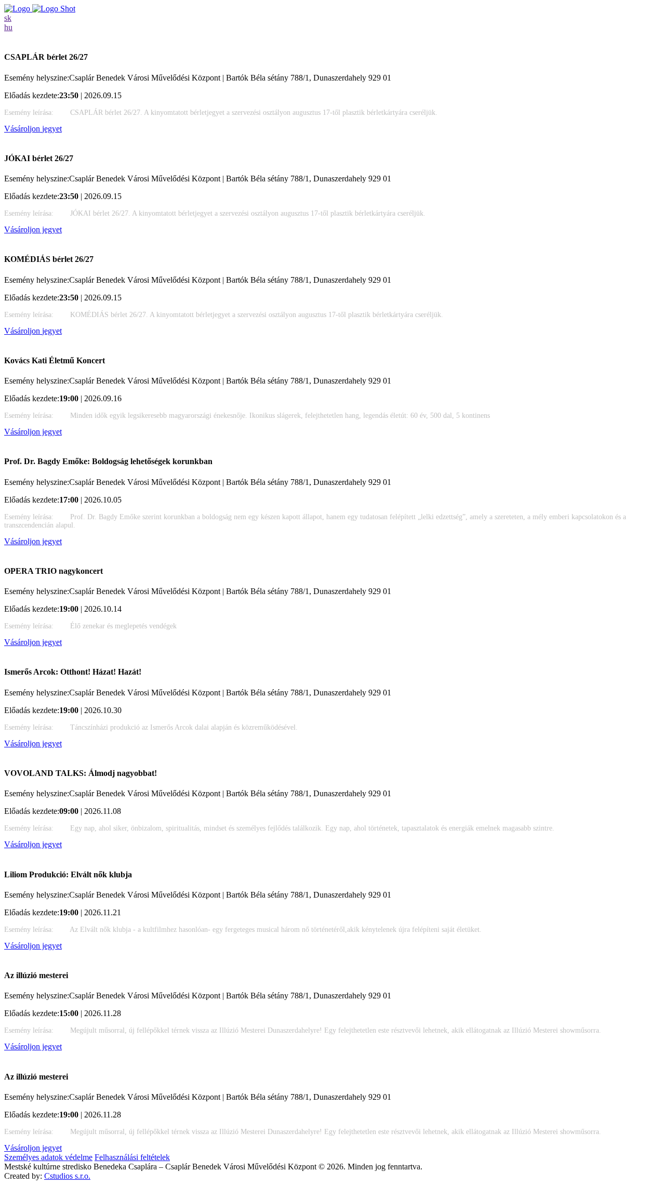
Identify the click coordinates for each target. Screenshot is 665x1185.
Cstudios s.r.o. (67, 1175)
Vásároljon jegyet (33, 128)
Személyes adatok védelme (48, 1157)
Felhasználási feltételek (132, 1157)
